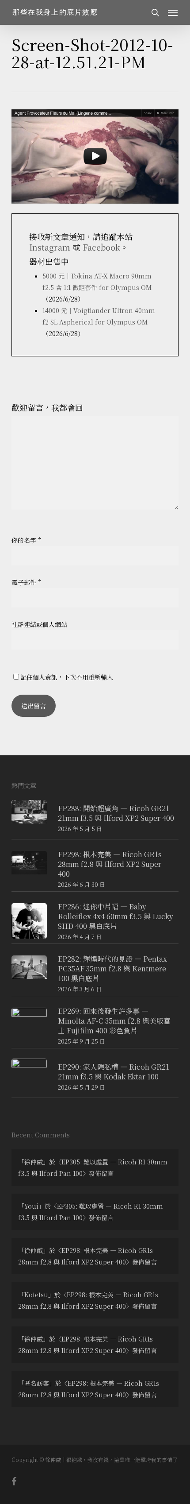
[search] (155, 12)
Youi (31, 1206)
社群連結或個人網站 (39, 624)
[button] (173, 12)
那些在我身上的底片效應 (55, 12)
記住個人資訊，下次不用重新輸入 (66, 677)
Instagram (49, 247)
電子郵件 (26, 582)
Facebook (101, 247)
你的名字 (26, 540)
